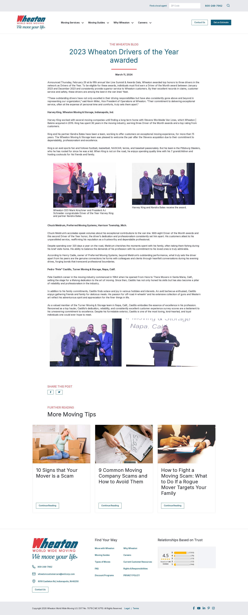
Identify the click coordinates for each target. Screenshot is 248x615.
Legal (127, 608)
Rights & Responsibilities (135, 568)
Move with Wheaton (104, 548)
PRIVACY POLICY (131, 575)
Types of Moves (102, 562)
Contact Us (199, 22)
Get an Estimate (221, 22)
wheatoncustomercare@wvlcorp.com (56, 574)
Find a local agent (158, 6)
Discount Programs (104, 575)
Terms (136, 608)
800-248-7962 (213, 5)
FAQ (97, 568)
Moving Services (70, 22)
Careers (142, 22)
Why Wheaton (121, 22)
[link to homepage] (31, 22)
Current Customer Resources (137, 562)
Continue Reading (47, 505)
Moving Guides (96, 22)
